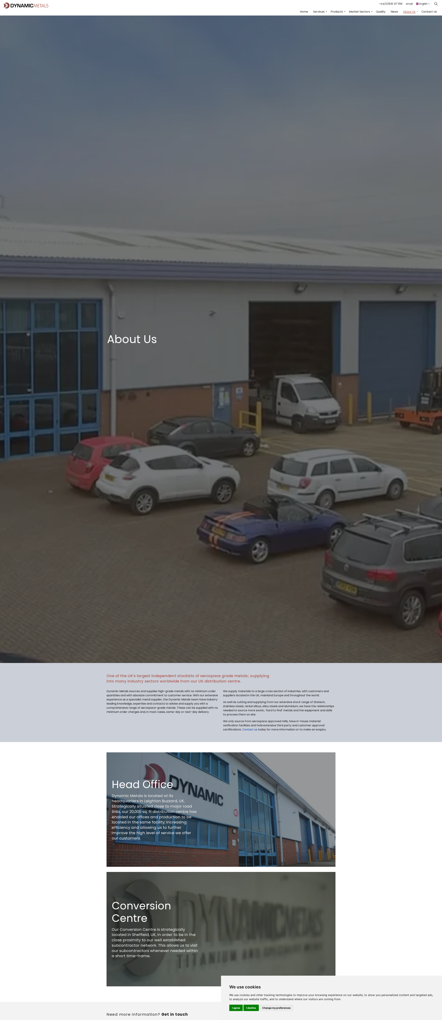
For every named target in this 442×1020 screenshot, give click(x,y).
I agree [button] (236, 1007)
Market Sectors (359, 12)
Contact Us (429, 12)
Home (304, 12)
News (394, 12)
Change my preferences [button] (276, 1007)
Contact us (249, 729)
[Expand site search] (436, 4)
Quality (381, 12)
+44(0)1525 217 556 (390, 4)
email (409, 4)
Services (319, 12)
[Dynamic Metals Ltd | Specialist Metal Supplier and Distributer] (25, 5)
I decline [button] (251, 1007)
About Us (409, 12)
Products (337, 12)
